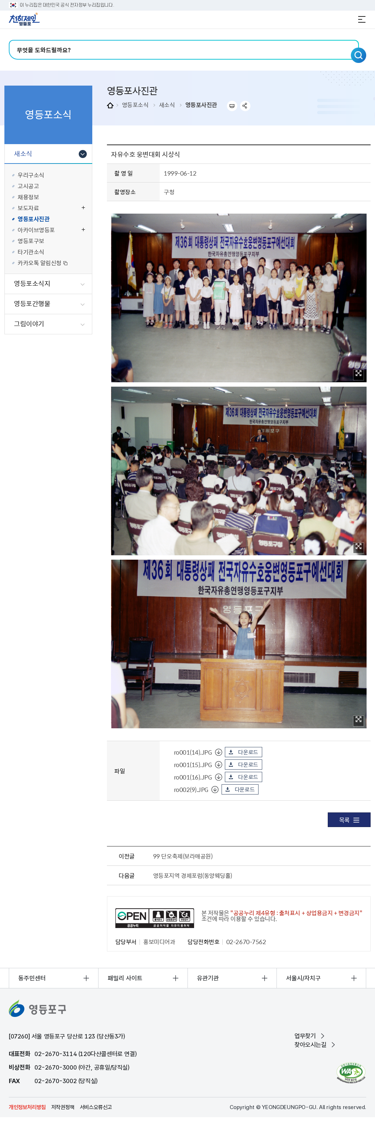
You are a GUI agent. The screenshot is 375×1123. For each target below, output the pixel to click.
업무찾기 (305, 1036)
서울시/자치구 (303, 978)
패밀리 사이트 (125, 978)
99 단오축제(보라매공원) (182, 856)
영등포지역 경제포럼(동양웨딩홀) (192, 875)
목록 (344, 819)
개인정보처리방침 (27, 1107)
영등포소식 (135, 105)
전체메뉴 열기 (361, 19)
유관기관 (208, 978)
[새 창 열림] (351, 1073)
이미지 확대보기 (358, 375)
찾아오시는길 (310, 1044)
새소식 (167, 105)
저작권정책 (62, 1107)
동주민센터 (32, 978)
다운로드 (248, 752)
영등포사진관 (201, 105)
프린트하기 (232, 106)
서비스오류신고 (96, 1107)
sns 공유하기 (245, 106)
